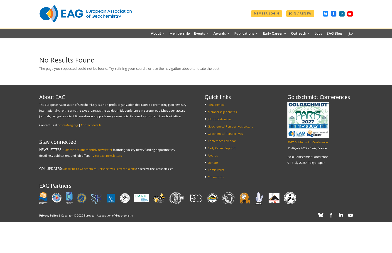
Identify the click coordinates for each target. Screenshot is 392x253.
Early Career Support (222, 148)
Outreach (298, 33)
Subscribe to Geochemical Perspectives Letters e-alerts (99, 169)
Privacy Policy (48, 215)
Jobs (318, 33)
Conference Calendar (222, 141)
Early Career (273, 33)
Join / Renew (300, 13)
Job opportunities (219, 119)
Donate (213, 163)
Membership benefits (222, 112)
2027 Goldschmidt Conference (307, 142)
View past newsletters (107, 156)
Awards (219, 33)
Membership (179, 33)
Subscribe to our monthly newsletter (87, 150)
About (156, 33)
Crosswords (216, 177)
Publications (244, 33)
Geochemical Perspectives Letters (230, 126)
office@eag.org (68, 125)
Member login (266, 13)
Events (199, 33)
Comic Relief (216, 170)
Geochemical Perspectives (225, 134)
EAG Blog (334, 33)
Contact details (91, 125)
